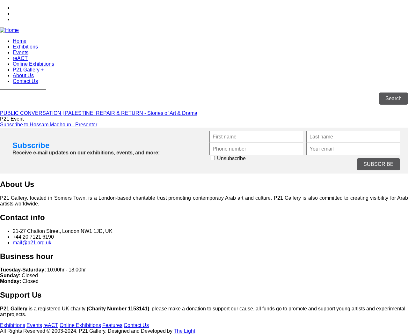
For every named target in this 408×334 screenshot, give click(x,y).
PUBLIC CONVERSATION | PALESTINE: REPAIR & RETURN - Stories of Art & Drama (98, 113)
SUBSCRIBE (378, 164)
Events (20, 52)
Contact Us (25, 81)
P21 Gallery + (28, 69)
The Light (184, 331)
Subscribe (30, 145)
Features (112, 325)
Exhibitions (25, 46)
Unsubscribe (231, 158)
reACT (20, 58)
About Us (23, 75)
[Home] (9, 30)
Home (19, 41)
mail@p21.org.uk (32, 242)
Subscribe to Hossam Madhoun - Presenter (48, 124)
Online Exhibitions (33, 64)
